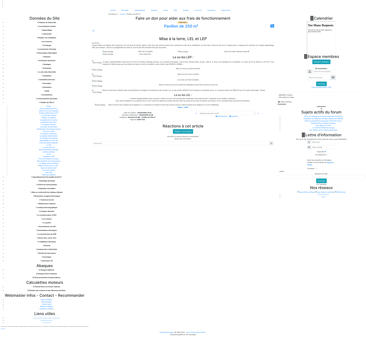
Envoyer (321, 84)
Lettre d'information (321, 135)
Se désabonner (320, 155)
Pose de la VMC (49, 131)
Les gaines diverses (49, 124)
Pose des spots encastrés (48, 143)
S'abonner (320, 152)
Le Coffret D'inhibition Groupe (323, 128)
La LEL (49, 154)
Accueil (122, 14)
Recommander (46, 302)
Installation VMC (49, 156)
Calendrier (321, 18)
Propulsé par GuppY (167, 332)
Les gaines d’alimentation (49, 136)
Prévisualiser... (222, 116)
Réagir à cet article (183, 131)
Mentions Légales (46, 306)
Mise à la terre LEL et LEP (49, 166)
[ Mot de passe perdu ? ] (321, 87)
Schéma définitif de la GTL (49, 113)
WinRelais (323, 196)
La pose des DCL (49, 147)
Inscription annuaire (46, 309)
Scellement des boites (49, 122)
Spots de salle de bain (49, 168)
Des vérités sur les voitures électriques (323, 130)
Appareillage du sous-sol (49, 140)
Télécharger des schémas (46, 320)
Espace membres (321, 56)
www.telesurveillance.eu (323, 194)
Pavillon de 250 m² (181, 26)
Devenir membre (321, 62)
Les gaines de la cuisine (49, 120)
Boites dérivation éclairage (49, 150)
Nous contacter (46, 300)
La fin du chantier (48, 170)
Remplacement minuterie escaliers (323, 123)
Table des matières (49, 175)
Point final (49, 172)
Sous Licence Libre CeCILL (196, 332)
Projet (49, 106)
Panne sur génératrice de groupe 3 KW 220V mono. (323, 121)
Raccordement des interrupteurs (49, 161)
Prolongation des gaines (49, 138)
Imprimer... (235, 116)
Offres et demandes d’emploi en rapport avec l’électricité (47, 318)
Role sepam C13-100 (323, 125)
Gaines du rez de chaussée (49, 111)
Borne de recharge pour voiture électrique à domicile (323, 116)
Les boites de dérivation (49, 127)
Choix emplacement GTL (49, 108)
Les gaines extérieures (49, 134)
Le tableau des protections (49, 163)
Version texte (46, 304)
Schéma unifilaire (49, 152)
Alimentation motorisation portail (49, 129)
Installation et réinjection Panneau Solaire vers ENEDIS (323, 119)
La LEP (49, 145)
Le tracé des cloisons (49, 115)
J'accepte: (311, 168)
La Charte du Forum (46, 322)
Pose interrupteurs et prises (49, 159)
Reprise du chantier (49, 118)
